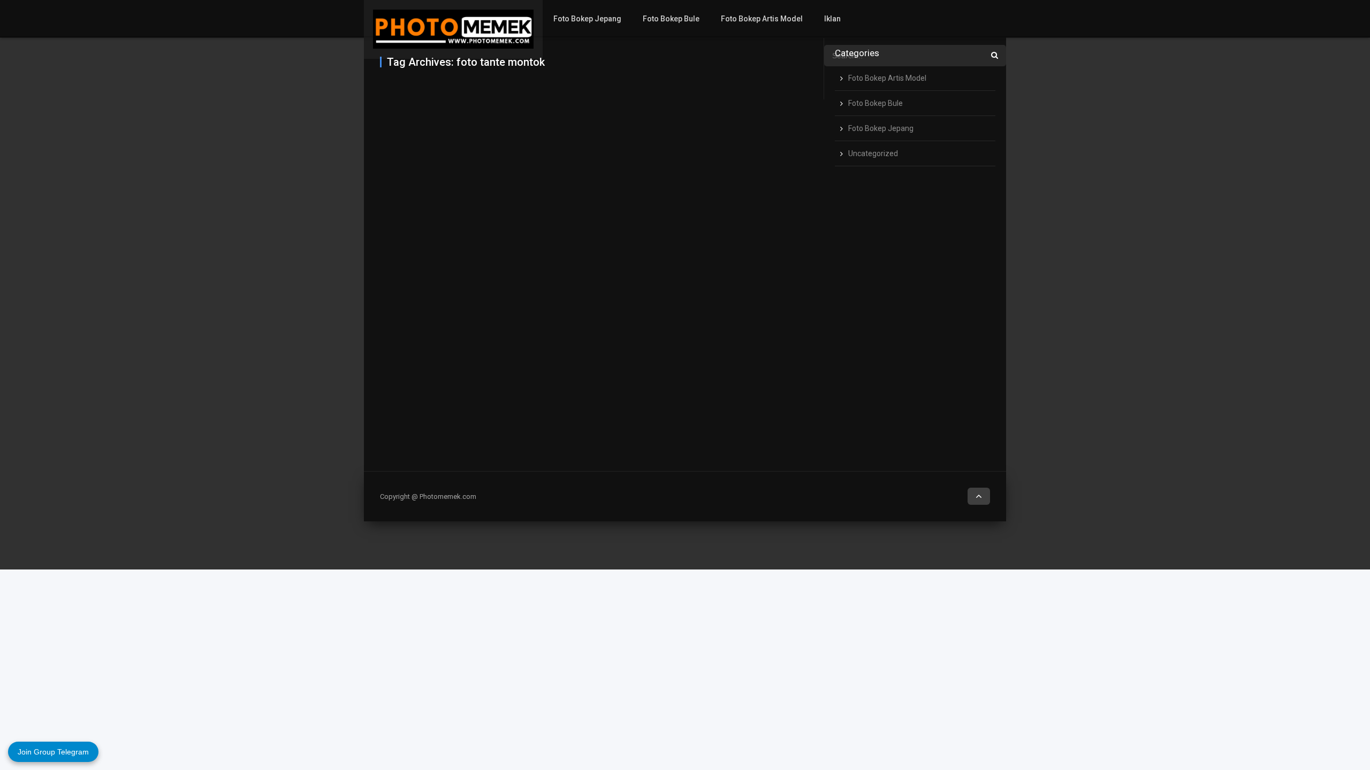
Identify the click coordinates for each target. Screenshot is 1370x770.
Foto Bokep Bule (671, 18)
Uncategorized (873, 153)
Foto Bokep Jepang (587, 18)
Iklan (832, 18)
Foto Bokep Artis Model (762, 18)
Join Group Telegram (53, 752)
